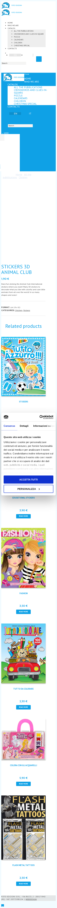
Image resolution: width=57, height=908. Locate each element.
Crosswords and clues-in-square (29, 34)
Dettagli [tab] (24, 426)
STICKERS (23, 401)
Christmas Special (22, 45)
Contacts (12, 48)
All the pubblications (23, 31)
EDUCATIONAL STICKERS (23, 497)
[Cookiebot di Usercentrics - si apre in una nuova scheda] (40, 417)
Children (18, 43)
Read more (23, 516)
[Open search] (39, 59)
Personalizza (26, 488)
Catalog (11, 28)
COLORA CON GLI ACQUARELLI (23, 765)
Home (10, 22)
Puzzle (17, 37)
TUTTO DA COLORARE (23, 689)
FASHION (23, 593)
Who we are (13, 25)
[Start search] (4, 125)
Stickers (26, 310)
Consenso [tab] (9, 426)
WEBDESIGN (31, 899)
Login (6, 132)
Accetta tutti (28, 479)
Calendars (18, 40)
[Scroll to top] (2, 905)
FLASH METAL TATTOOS (23, 865)
